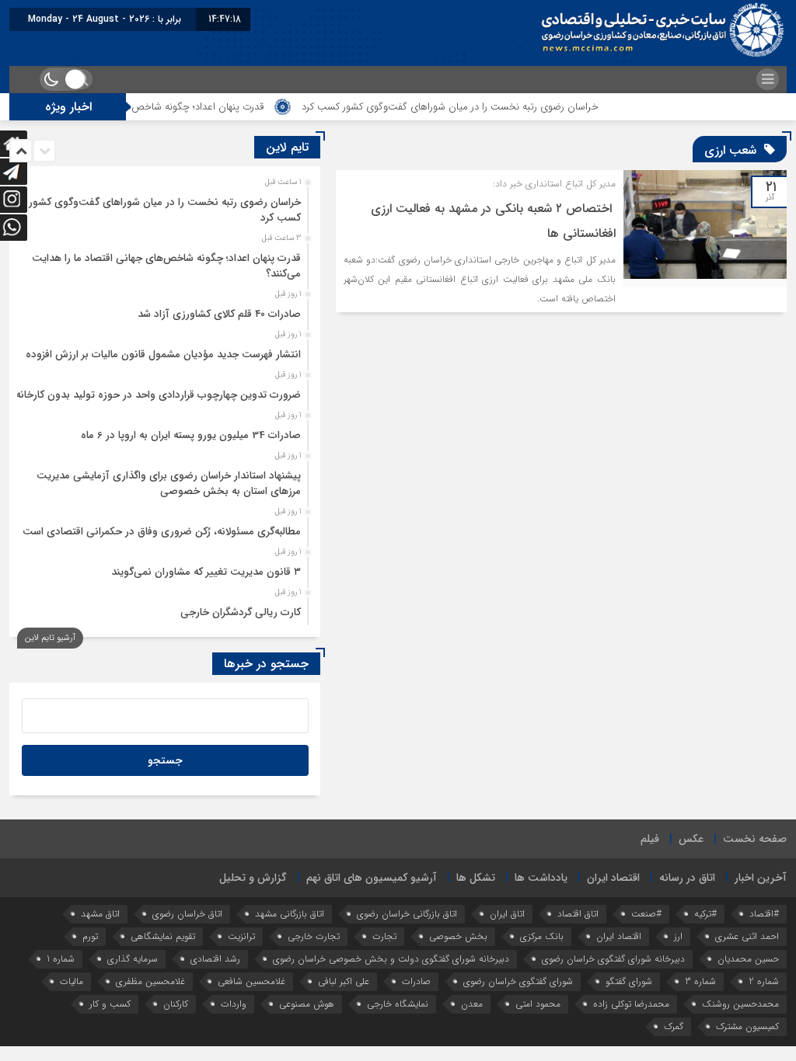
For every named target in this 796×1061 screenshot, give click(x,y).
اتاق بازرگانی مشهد (289, 913)
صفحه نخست (755, 838)
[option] (163, 206)
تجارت (384, 936)
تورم (90, 936)
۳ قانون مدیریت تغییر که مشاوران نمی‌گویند (206, 572)
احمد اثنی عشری (747, 936)
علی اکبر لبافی (343, 981)
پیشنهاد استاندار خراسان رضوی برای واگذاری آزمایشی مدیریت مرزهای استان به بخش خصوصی (169, 483)
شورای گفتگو (629, 981)
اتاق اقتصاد (578, 913)
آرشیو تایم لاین (50, 638)
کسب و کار (110, 1004)
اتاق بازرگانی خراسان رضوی (407, 913)
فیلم (650, 838)
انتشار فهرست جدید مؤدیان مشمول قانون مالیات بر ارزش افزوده (163, 354)
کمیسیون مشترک (747, 1026)
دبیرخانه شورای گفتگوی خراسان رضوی (613, 958)
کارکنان (175, 1004)
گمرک (673, 1026)
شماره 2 (764, 981)
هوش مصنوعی (306, 1004)
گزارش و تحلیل (253, 877)
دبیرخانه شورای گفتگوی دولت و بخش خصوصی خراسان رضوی (391, 958)
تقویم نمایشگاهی (163, 936)
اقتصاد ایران (613, 877)
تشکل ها (475, 877)
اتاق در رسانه (687, 877)
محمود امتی (537, 1004)
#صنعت (646, 913)
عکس (691, 838)
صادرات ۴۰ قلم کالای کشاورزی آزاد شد (219, 314)
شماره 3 (700, 981)
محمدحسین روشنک (740, 1004)
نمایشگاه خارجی (397, 1004)
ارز (678, 936)
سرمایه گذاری (132, 958)
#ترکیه (705, 913)
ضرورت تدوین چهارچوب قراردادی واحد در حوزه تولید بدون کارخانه (158, 395)
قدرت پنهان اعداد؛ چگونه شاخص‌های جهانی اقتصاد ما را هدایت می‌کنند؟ (166, 266)
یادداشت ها (541, 877)
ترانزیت (241, 936)
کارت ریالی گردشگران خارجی (240, 612)
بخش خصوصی (458, 936)
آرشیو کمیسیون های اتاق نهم (371, 877)
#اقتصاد (764, 913)
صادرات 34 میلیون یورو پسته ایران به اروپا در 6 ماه (191, 435)
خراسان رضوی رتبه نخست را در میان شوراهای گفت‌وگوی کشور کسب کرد (479, 107)
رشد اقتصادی (215, 958)
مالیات (71, 981)
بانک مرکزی (542, 936)
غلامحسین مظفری (150, 981)
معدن (472, 1004)
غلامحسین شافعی (251, 981)
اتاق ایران (507, 913)
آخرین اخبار (761, 877)
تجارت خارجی (314, 936)
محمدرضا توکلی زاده (631, 1004)
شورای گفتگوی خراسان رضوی (518, 981)
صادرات (416, 981)
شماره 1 (61, 958)
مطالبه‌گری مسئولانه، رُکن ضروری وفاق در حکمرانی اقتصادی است (162, 532)
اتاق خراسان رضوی (187, 913)
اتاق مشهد (100, 913)
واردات (233, 1004)
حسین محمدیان (748, 958)
